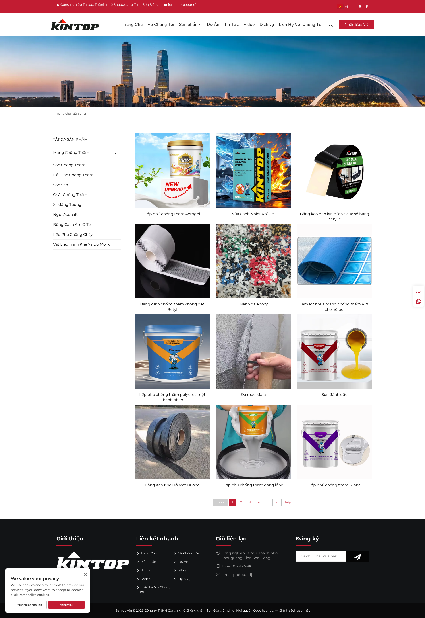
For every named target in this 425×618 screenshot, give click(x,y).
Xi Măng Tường (67, 204)
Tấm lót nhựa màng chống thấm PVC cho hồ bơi (335, 307)
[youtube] (360, 6)
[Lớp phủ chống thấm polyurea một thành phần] (172, 351)
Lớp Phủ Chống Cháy (73, 234)
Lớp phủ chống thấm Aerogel (172, 214)
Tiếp (287, 502)
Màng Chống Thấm (71, 152)
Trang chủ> (64, 113)
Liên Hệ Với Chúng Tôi (300, 24)
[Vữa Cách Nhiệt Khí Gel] (253, 170)
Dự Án (213, 24)
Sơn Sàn (60, 185)
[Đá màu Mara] (253, 351)
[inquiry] (418, 291)
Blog (182, 570)
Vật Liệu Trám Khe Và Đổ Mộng (82, 244)
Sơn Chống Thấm (69, 165)
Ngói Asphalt (65, 214)
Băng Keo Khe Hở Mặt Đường (172, 485)
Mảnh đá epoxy (253, 304)
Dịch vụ (267, 24)
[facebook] (367, 6)
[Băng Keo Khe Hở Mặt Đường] (172, 442)
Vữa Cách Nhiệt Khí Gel (253, 214)
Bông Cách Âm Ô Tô (72, 224)
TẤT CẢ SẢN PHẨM (70, 139)
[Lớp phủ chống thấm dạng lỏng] (253, 442)
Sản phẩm (189, 24)
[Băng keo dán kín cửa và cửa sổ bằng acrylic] (334, 170)
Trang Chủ (133, 24)
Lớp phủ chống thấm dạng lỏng (253, 485)
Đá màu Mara (253, 394)
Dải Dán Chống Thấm (73, 175)
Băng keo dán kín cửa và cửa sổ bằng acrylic (334, 216)
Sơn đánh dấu (335, 394)
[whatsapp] (418, 301)
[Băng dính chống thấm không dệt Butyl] (172, 261)
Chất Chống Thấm (70, 194)
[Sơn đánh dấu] (334, 351)
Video (249, 24)
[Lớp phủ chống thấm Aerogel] (172, 170)
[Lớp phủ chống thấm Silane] (334, 442)
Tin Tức (231, 24)
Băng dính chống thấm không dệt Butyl (172, 307)
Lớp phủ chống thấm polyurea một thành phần (172, 397)
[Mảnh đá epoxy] (253, 261)
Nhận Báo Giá (357, 24)
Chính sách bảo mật (294, 610)
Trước (220, 502)
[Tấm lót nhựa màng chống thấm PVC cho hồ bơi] (334, 261)
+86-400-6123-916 (236, 566)
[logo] (75, 24)
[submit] (357, 556)
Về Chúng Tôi (161, 24)
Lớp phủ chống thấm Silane (335, 485)
